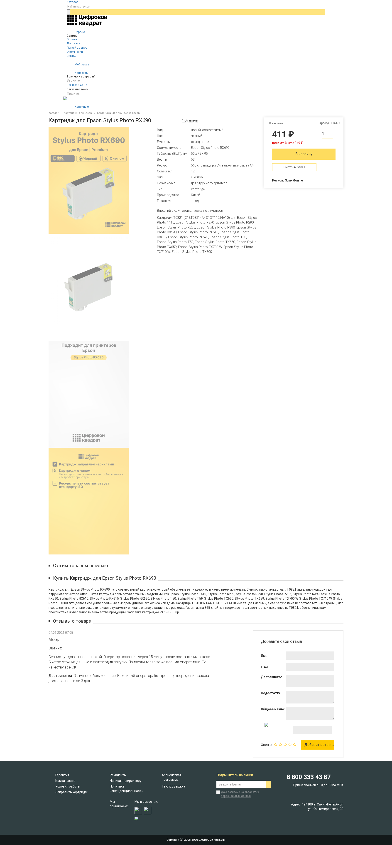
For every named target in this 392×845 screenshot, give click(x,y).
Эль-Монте (294, 180)
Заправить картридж (71, 792)
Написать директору (125, 781)
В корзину (303, 154)
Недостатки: (271, 693)
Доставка (74, 43)
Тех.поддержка (173, 786)
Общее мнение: (273, 709)
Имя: (264, 655)
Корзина (81, 106)
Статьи (71, 55)
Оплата (72, 39)
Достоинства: (272, 677)
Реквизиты (118, 775)
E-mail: (266, 667)
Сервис (79, 32)
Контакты (81, 73)
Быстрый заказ (294, 167)
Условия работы (67, 786)
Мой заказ (81, 64)
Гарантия (62, 775)
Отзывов (190, 120)
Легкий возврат (78, 47)
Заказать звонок (77, 89)
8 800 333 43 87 (77, 85)
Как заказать (65, 781)
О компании (75, 51)
